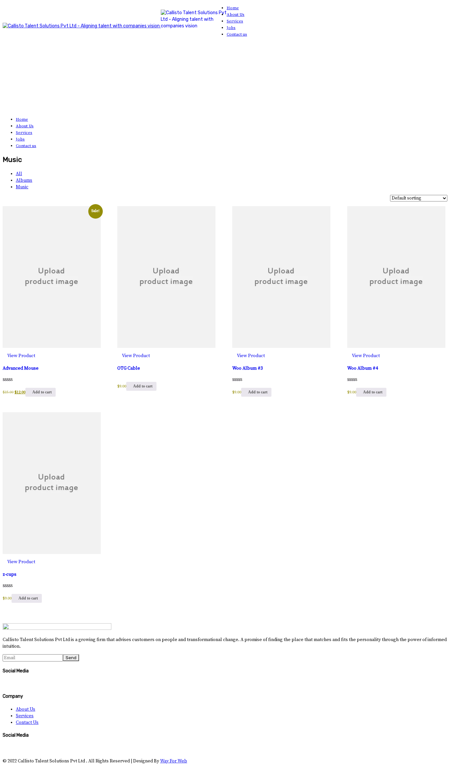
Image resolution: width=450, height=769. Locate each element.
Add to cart (42, 392)
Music (22, 187)
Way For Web (173, 761)
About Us (25, 709)
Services (25, 716)
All (19, 174)
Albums (24, 180)
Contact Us (27, 722)
